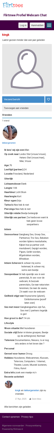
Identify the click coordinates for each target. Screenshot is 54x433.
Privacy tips (27, 416)
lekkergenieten (9, 143)
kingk (17, 390)
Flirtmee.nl (18, 429)
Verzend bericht (12, 99)
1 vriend (5, 121)
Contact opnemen (11, 416)
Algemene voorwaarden (13, 425)
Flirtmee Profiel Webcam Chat (25, 15)
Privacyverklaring (33, 425)
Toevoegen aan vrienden (16, 108)
